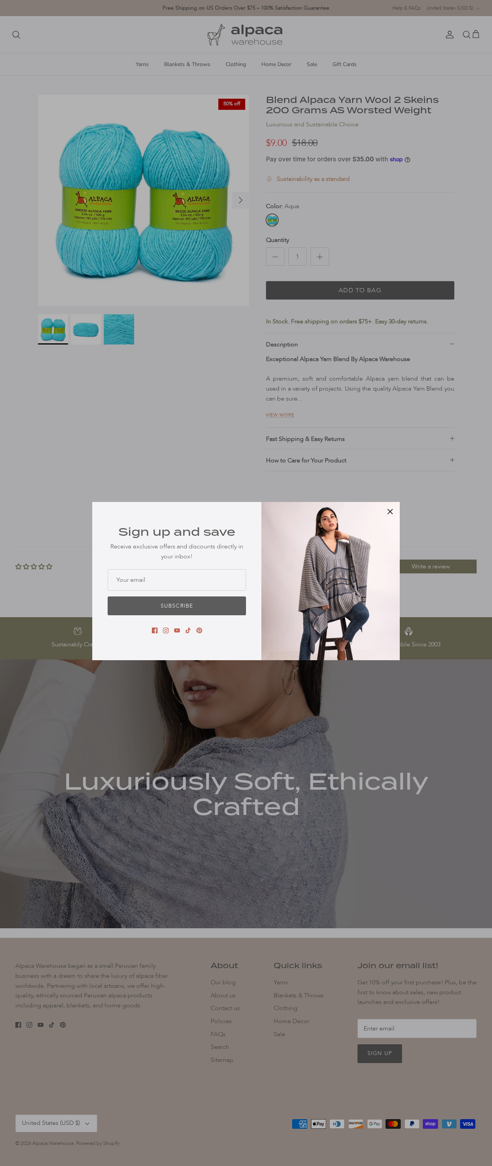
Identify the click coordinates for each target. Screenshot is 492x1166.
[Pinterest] (199, 630)
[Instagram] (166, 630)
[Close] (390, 511)
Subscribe (177, 606)
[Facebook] (155, 630)
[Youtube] (177, 630)
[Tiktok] (188, 630)
